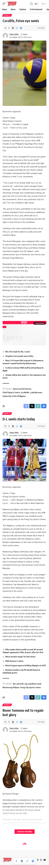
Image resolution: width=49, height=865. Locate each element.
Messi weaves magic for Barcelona (20, 656)
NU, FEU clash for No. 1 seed (17, 351)
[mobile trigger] (5, 3)
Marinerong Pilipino (11, 687)
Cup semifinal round (32, 684)
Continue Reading (24, 831)
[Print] (21, 28)
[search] (31, 4)
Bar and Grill (18, 684)
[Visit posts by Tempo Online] (5, 35)
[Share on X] (13, 28)
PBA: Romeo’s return (14, 661)
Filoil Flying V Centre (11, 392)
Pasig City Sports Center (30, 687)
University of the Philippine (14, 396)
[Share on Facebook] (9, 28)
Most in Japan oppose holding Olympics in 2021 (25, 665)
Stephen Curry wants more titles (19, 356)
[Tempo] (12, 3)
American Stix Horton (22, 389)
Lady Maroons (36, 392)
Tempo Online (14, 34)
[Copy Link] (17, 28)
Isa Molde (25, 392)
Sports (7, 15)
